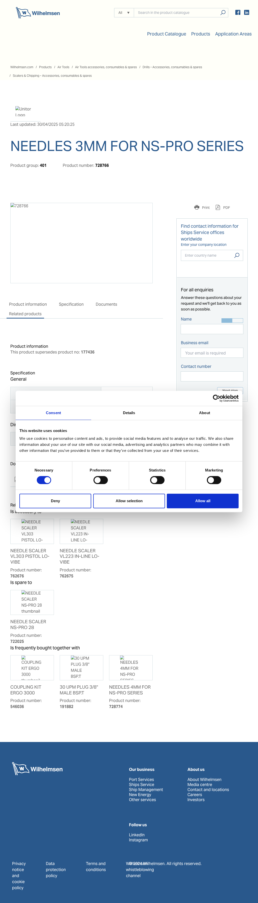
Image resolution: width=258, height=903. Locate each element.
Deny (55, 501)
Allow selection (129, 501)
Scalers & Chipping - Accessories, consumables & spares (52, 75)
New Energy (140, 794)
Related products (25, 314)
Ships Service (141, 784)
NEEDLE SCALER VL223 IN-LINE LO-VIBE (79, 556)
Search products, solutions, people (222, 12)
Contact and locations (208, 789)
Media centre (199, 784)
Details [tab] (129, 413)
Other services (142, 799)
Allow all (202, 501)
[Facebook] (237, 13)
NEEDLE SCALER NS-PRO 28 (28, 624)
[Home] (37, 12)
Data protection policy (56, 869)
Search (237, 255)
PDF (226, 207)
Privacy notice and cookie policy (19, 875)
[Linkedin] (246, 13)
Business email (194, 342)
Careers (194, 794)
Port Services (141, 779)
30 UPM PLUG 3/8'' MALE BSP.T (79, 690)
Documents (106, 304)
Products (45, 67)
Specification (71, 304)
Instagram (138, 840)
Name (186, 319)
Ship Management (146, 789)
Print (205, 207)
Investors (196, 799)
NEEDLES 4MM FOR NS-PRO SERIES (130, 690)
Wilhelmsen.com (21, 67)
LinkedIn (137, 835)
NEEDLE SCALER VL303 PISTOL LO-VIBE (29, 556)
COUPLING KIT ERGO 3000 (25, 690)
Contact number (196, 366)
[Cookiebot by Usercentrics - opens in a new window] (217, 398)
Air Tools (63, 67)
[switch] (100, 480)
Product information (28, 304)
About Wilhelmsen (204, 779)
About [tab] (204, 413)
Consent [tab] (53, 413)
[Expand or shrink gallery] (144, 211)
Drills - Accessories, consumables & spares (172, 67)
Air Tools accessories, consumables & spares (106, 67)
